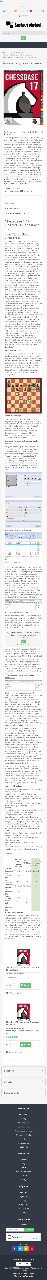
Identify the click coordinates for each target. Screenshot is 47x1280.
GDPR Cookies (23, 1123)
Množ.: (8, 985)
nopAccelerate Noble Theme (23, 1274)
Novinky (23, 1160)
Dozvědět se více (23, 644)
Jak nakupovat (23, 1127)
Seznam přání (23, 1208)
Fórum (23, 1168)
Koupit (27, 985)
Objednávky (23, 1196)
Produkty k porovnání (23, 1172)
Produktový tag (12, 208)
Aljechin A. (23, 1176)
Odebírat (29, 1229)
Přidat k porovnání (13, 191)
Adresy (23, 1200)
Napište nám (23, 1147)
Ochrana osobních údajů (23, 1131)
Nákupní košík (23, 1204)
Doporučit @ (28, 191)
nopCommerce (28, 1259)
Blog (23, 1164)
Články (23, 1119)
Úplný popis (10, 203)
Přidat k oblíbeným (15, 993)
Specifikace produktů (15, 213)
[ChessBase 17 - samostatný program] (23, 97)
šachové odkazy (23, 1143)
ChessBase (16, 188)
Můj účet (23, 1192)
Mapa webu (23, 1115)
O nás (23, 1139)
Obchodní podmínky (23, 1135)
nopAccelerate (27, 1276)
